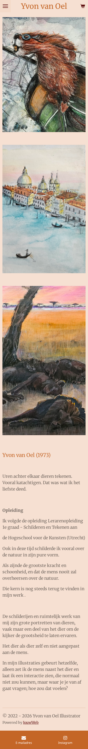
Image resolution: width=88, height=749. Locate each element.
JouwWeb (31, 722)
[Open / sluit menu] (5, 6)
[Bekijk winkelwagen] (82, 6)
